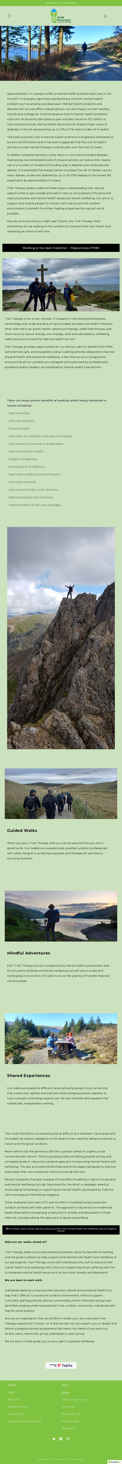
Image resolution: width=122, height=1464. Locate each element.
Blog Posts (68, 1428)
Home (65, 1392)
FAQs (11, 1392)
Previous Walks (71, 1421)
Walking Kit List (71, 1414)
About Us (13, 1399)
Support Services (18, 1406)
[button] (9, 15)
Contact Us (68, 1406)
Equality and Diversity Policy (25, 1421)
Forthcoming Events (74, 1399)
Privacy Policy (16, 1414)
